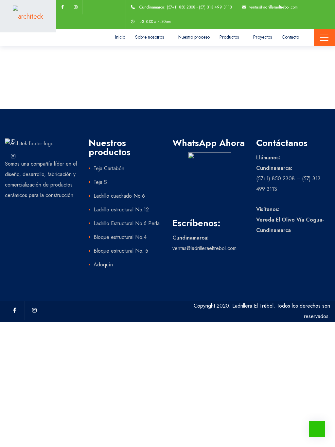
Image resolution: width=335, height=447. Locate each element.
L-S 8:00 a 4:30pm (155, 22)
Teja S (100, 182)
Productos (229, 37)
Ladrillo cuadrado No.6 (119, 196)
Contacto (290, 37)
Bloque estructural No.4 (120, 237)
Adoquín (103, 264)
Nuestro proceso (194, 37)
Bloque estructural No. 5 (121, 251)
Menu (324, 37)
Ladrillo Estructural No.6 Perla (127, 223)
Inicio (120, 37)
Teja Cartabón (109, 168)
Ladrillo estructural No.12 (121, 209)
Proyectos (262, 37)
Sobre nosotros (149, 37)
